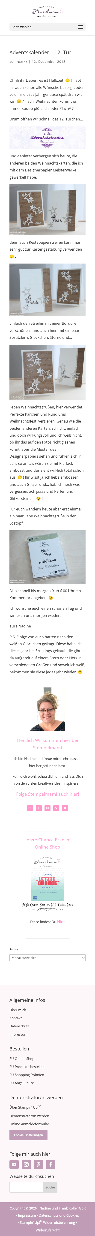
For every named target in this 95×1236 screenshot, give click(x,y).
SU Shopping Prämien (26, 1074)
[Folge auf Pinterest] (38, 1164)
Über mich (17, 1010)
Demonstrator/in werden (29, 1115)
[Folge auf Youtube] (14, 1164)
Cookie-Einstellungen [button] (28, 1135)
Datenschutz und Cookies (59, 1215)
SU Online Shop (21, 1058)
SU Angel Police (21, 1082)
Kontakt (15, 1018)
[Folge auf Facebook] (50, 1164)
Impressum (18, 1034)
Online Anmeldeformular (29, 1124)
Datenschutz (19, 1026)
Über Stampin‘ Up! (25, 1107)
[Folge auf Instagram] (26, 1164)
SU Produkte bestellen (27, 1066)
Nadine (22, 62)
